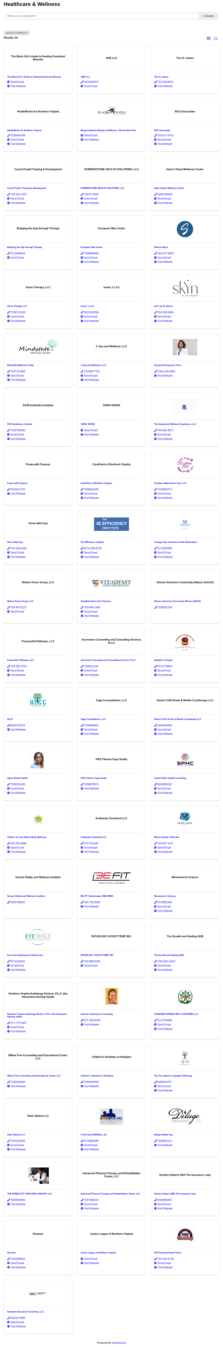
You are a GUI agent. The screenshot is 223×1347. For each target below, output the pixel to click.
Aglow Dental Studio (17, 778)
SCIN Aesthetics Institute (19, 424)
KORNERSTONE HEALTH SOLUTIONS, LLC (102, 188)
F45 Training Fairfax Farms (167, 1252)
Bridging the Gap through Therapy (24, 247)
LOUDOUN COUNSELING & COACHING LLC (176, 1014)
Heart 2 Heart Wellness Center (169, 188)
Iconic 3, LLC (87, 306)
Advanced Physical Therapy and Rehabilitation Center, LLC (110, 1194)
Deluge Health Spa (163, 1134)
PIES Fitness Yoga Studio (94, 778)
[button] (208, 38)
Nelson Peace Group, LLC (20, 601)
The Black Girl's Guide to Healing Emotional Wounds (34, 77)
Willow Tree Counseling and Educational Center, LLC (34, 1076)
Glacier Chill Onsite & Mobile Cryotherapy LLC (177, 719)
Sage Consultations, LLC (93, 719)
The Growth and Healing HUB (169, 955)
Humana (11, 1252)
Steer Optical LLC (16, 1134)
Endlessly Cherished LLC (93, 837)
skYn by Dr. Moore (163, 306)
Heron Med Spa (15, 542)
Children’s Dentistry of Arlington (97, 1076)
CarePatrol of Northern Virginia (96, 483)
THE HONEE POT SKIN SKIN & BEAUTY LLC (29, 1194)
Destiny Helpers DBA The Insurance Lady (175, 1194)
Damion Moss (161, 247)
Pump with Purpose (17, 483)
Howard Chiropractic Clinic (167, 365)
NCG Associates (162, 130)
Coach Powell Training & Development (26, 188)
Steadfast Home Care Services (96, 601)
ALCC (10, 719)
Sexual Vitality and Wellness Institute (26, 896)
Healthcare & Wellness (16, 33)
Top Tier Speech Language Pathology (173, 1076)
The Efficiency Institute (92, 542)
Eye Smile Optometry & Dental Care (25, 955)
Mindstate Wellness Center (20, 365)
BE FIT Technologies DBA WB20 (97, 896)
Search (210, 16)
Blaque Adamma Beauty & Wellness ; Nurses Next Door (108, 130)
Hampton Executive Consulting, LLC (25, 1312)
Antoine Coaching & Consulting (97, 1014)
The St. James (161, 77)
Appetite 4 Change (163, 660)
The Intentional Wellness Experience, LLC (175, 424)
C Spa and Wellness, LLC (93, 365)
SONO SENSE (88, 424)
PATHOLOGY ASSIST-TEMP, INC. (97, 955)
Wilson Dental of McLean (166, 837)
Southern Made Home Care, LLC (170, 483)
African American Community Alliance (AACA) (177, 601)
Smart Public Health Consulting (170, 778)
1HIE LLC (85, 77)
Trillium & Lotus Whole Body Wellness (26, 837)
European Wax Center (92, 247)
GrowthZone (119, 1342)
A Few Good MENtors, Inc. (94, 1134)
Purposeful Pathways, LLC (20, 660)
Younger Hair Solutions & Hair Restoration (175, 542)
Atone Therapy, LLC (17, 306)
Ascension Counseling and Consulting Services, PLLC (108, 660)
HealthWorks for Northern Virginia (24, 130)
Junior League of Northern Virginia (98, 1252)
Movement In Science (165, 896)
